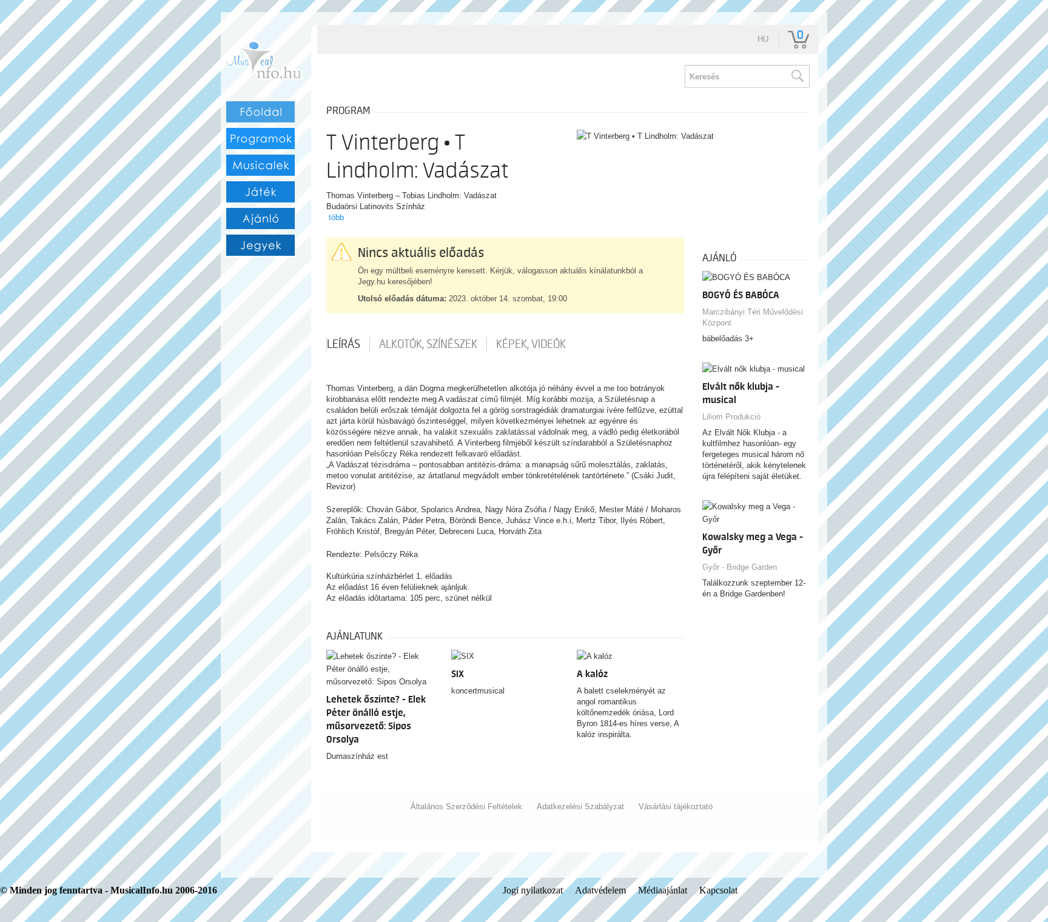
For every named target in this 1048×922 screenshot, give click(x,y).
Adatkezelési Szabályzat (580, 806)
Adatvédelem (600, 890)
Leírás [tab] (343, 344)
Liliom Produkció (731, 416)
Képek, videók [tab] (531, 344)
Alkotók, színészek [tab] (428, 344)
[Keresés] (797, 76)
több (336, 217)
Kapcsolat (718, 890)
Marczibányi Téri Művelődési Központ (752, 317)
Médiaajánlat (662, 890)
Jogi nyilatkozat (533, 890)
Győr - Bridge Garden (739, 567)
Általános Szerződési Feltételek (466, 806)
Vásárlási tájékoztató (676, 806)
